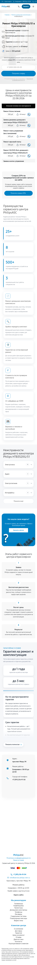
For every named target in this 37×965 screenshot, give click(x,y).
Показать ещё (18, 501)
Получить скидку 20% (18, 193)
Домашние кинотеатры (18, 910)
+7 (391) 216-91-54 (18, 780)
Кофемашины (18, 906)
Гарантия (18, 933)
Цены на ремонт (19, 935)
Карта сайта (18, 895)
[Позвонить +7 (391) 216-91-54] (19, 6)
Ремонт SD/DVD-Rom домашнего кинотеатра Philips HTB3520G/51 (15, 151)
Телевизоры (18, 904)
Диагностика (18, 939)
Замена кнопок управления (13, 161)
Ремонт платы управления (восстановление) (13, 132)
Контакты (18, 941)
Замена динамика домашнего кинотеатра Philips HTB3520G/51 (15, 121)
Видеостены (18, 921)
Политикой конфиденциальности (22, 79)
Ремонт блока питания (11, 111)
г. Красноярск (8, 1)
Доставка (18, 931)
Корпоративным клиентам (18, 944)
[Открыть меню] (33, 6)
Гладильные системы (18, 916)
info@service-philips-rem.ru (20, 878)
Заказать (28, 114)
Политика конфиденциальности (19, 858)
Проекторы (18, 908)
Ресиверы (18, 914)
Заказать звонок (18, 530)
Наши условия (18, 860)
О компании (18, 929)
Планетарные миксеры (18, 918)
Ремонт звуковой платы (12, 142)
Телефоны (18, 912)
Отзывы (18, 937)
